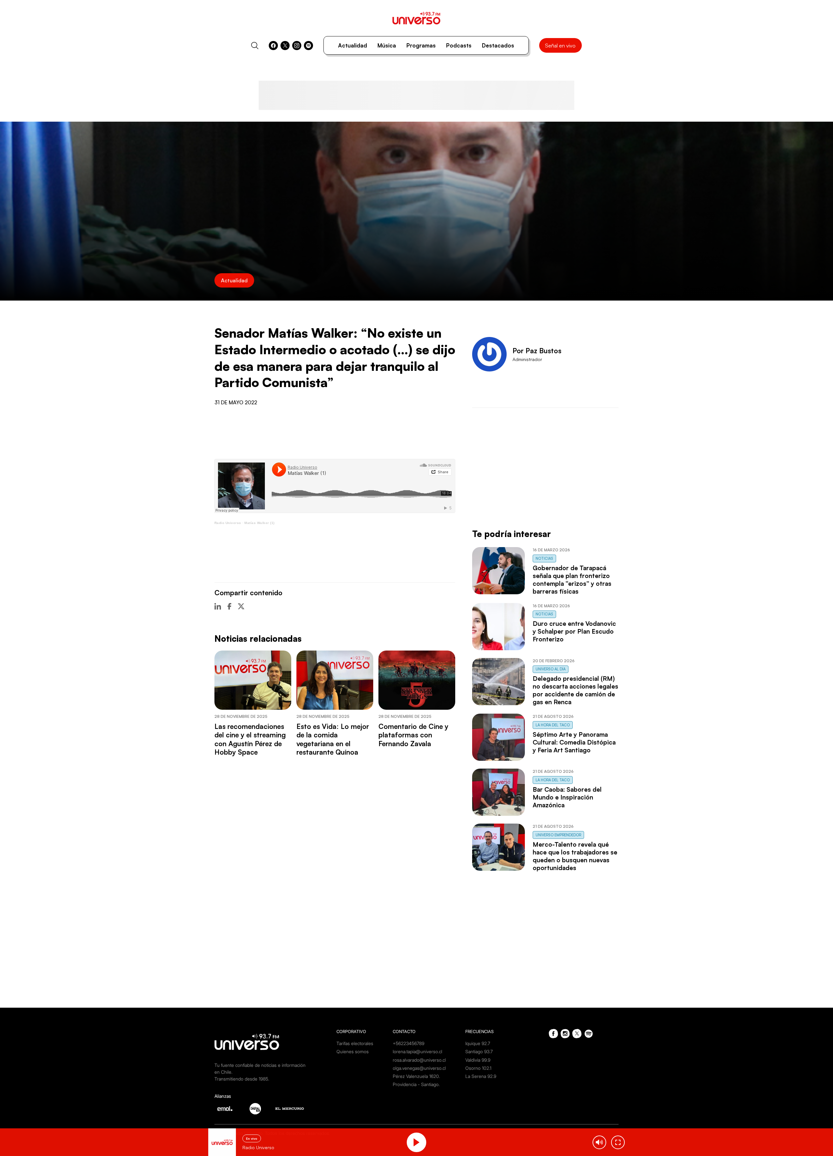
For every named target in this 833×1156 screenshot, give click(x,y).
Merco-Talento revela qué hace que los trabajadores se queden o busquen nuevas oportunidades (575, 856)
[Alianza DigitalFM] (255, 1108)
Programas (421, 45)
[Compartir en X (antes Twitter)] (241, 606)
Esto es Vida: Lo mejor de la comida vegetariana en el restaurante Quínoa (332, 739)
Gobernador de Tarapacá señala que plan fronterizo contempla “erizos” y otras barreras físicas (572, 579)
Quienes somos (352, 1051)
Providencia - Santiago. (416, 1084)
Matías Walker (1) (259, 523)
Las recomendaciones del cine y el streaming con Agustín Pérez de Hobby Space (250, 739)
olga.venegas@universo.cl (419, 1068)
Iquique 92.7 (477, 1043)
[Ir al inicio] (416, 18)
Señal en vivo (560, 45)
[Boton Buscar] (254, 45)
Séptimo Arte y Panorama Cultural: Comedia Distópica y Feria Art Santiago (574, 742)
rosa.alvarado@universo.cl (419, 1060)
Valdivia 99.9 (477, 1060)
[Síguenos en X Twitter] (285, 45)
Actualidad (352, 45)
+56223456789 (408, 1043)
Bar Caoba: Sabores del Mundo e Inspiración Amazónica (567, 797)
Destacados (498, 45)
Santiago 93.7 (479, 1051)
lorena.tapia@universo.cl (417, 1051)
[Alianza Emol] (224, 1108)
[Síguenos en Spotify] (308, 45)
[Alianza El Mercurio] (289, 1108)
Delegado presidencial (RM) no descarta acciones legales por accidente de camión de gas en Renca (575, 690)
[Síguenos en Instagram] (296, 45)
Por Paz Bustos (536, 350)
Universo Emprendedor (558, 835)
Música (386, 45)
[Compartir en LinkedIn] (217, 606)
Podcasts (458, 45)
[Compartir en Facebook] (229, 606)
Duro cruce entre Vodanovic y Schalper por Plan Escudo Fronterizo (574, 631)
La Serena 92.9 (480, 1076)
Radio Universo (227, 523)
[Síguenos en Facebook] (273, 45)
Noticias (544, 558)
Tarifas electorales (354, 1043)
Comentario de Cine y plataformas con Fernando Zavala (413, 735)
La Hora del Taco (553, 725)
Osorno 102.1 (478, 1068)
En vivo (251, 1138)
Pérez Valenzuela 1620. (416, 1076)
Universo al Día (551, 669)
